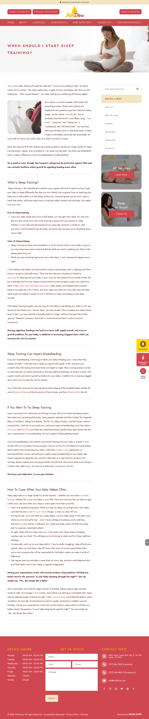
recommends (13, 277)
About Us (109, 107)
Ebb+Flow (26, 429)
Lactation (109, 123)
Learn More (121, 174)
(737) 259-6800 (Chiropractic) (122, 672)
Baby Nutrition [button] (82, 22)
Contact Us (109, 148)
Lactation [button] (38, 22)
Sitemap (84, 714)
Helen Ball (73, 392)
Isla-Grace (12, 429)
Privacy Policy (72, 714)
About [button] (22, 22)
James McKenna (22, 392)
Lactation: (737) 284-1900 (19, 11)
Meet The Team (111, 115)
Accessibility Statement (54, 714)
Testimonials (110, 140)
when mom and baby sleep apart (34, 285)
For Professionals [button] (129, 22)
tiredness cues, (62, 449)
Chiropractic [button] (59, 22)
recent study (59, 596)
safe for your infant (37, 511)
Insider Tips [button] (104, 22)
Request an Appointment (130, 11)
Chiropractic (110, 131)
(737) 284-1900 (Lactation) (120, 664)
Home (10, 22)
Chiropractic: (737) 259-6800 (46, 11)
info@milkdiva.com (117, 680)
